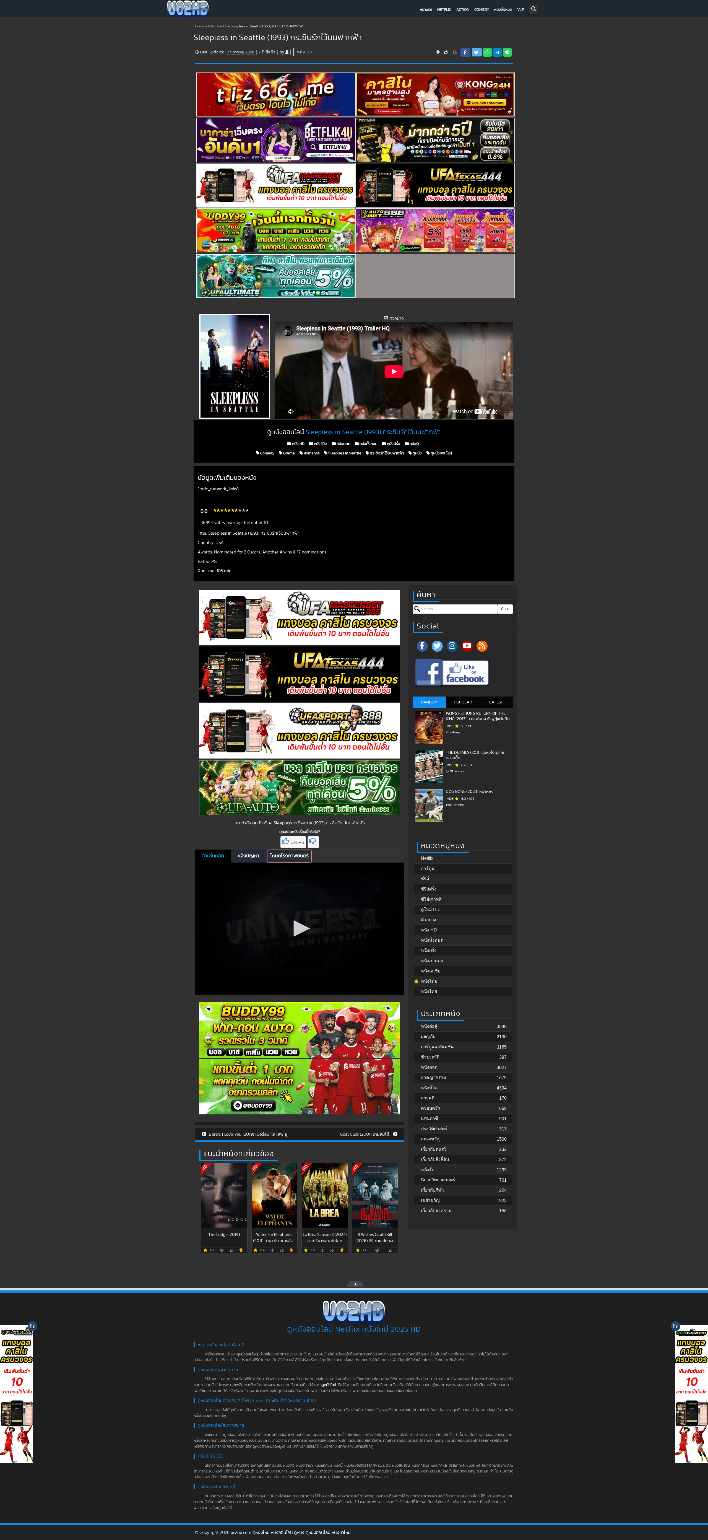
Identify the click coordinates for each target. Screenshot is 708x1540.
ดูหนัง (417, 453)
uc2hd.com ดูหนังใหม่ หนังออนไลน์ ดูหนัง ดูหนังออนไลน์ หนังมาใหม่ (291, 1532)
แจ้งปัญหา (248, 855)
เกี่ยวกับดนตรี (434, 1149)
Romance (311, 453)
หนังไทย (429, 991)
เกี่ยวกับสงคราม (436, 1210)
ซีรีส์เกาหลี (431, 899)
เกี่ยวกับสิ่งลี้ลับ (435, 1159)
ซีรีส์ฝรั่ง (428, 889)
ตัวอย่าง (428, 919)
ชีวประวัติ (430, 1057)
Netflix (444, 10)
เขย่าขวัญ (430, 1200)
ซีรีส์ (425, 878)
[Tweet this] (477, 52)
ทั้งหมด (213, 26)
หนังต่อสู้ (429, 1026)
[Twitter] (437, 646)
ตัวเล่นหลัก (213, 855)
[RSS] (482, 646)
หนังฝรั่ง (393, 444)
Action (462, 10)
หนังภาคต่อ (432, 960)
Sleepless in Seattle (344, 453)
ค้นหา (505, 609)
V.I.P (520, 10)
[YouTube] (467, 646)
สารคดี (427, 1098)
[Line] (507, 52)
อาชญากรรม (433, 1077)
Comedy (481, 10)
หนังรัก (415, 444)
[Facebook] (422, 646)
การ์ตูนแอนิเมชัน (437, 1046)
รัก (225, 26)
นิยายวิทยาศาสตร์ (438, 1179)
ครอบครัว (430, 1108)
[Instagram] (452, 646)
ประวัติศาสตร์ (434, 1128)
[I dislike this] (313, 842)
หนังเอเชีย (430, 971)
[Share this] (465, 52)
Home (199, 26)
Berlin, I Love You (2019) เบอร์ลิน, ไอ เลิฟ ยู (247, 1134)
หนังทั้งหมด (503, 10)
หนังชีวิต (320, 444)
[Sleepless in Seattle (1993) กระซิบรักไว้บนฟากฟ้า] (455, 52)
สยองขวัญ (431, 1139)
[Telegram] (497, 52)
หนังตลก (343, 444)
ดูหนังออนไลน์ (441, 453)
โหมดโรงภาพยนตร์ (289, 855)
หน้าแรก (426, 10)
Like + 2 (297, 842)
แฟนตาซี (429, 1118)
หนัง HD (305, 52)
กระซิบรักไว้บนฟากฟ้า (386, 453)
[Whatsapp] (487, 52)
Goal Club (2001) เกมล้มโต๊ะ (366, 1134)
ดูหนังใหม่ (328, 1385)
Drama (288, 453)
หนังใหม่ (429, 981)
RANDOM (429, 702)
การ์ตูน (427, 868)
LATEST (496, 702)
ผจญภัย (428, 1036)
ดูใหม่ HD (430, 909)
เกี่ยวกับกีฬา (432, 1190)
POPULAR (463, 702)
